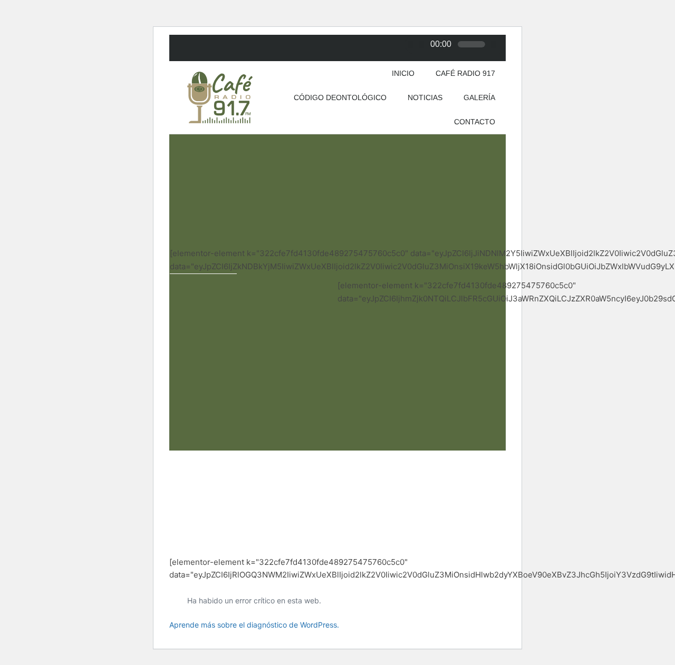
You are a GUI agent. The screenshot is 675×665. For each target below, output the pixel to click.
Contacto (474, 122)
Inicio (403, 73)
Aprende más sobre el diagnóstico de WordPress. (254, 624)
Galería (479, 97)
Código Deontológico (340, 97)
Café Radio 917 (465, 73)
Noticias (425, 97)
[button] (182, 296)
